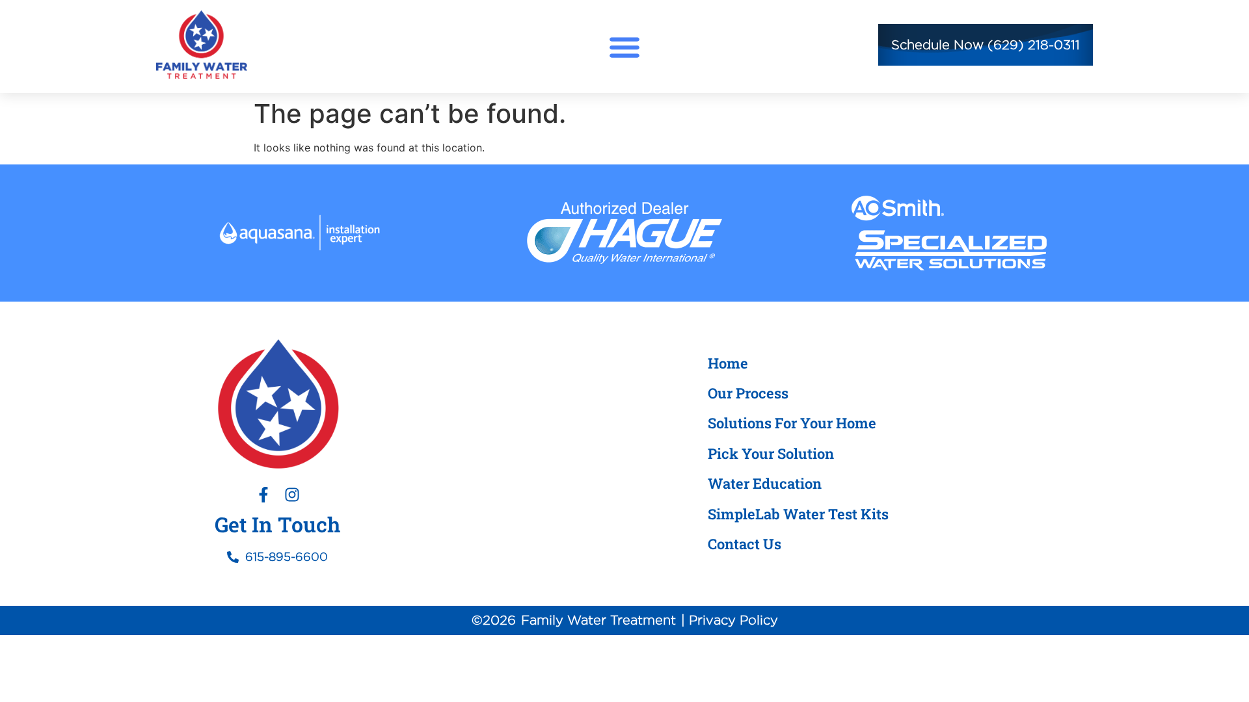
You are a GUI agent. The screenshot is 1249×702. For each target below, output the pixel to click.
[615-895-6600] (233, 557)
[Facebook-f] (263, 494)
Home (728, 363)
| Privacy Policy (729, 620)
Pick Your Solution (771, 453)
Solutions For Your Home (792, 422)
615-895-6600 (286, 557)
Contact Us (744, 543)
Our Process (748, 393)
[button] (624, 46)
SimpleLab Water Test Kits (798, 513)
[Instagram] (292, 494)
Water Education (765, 483)
